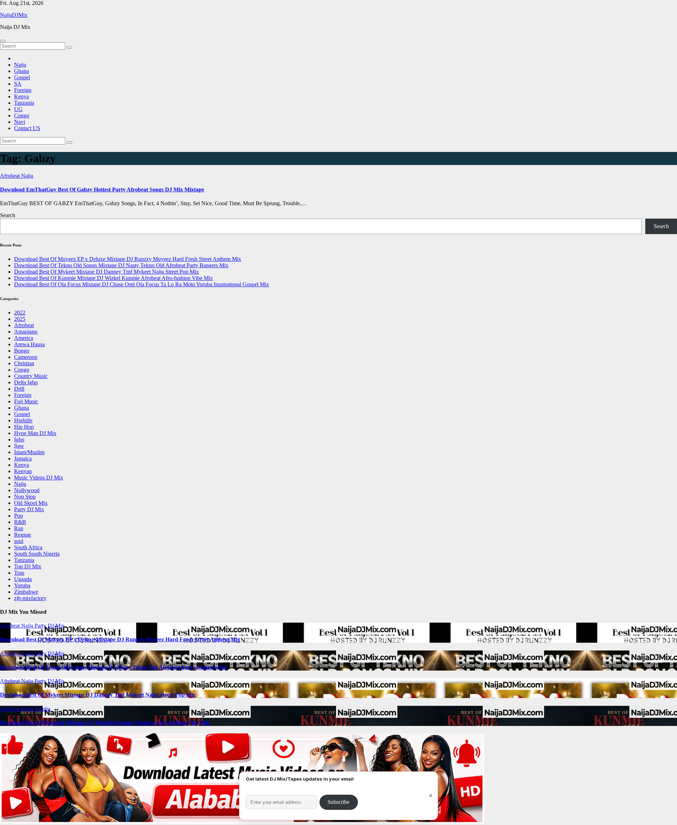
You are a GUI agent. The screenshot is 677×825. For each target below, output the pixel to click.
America (23, 338)
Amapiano (25, 332)
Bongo (21, 351)
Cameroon (25, 357)
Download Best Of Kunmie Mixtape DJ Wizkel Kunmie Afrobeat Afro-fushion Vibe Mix (113, 278)
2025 (19, 319)
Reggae (22, 535)
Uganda (23, 579)
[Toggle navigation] (3, 41)
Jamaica (23, 459)
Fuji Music (26, 401)
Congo (21, 115)
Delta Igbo (26, 382)
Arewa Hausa (29, 344)
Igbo (19, 439)
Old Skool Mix (31, 503)
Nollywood (26, 490)
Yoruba (22, 585)
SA (18, 84)
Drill (19, 389)
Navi (19, 122)
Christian (24, 363)
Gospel (22, 77)
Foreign (22, 90)
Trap (19, 573)
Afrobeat (10, 176)
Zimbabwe (26, 592)
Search (7, 215)
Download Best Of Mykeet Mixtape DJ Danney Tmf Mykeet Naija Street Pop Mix (106, 272)
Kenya (21, 96)
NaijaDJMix (14, 15)
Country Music (31, 376)
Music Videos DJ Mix (38, 478)
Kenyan (23, 471)
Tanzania (24, 103)
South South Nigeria (37, 554)
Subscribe (338, 802)
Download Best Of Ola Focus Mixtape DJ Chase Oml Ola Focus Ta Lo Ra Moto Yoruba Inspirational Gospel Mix (141, 284)
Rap (18, 528)
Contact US (27, 128)
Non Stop (25, 497)
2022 (19, 313)
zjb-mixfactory (30, 598)
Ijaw (19, 446)
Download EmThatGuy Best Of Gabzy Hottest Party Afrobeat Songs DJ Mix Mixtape (102, 189)
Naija (20, 65)
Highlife (23, 420)
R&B (20, 522)
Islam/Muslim (29, 452)
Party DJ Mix (29, 509)
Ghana (21, 71)
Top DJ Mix (27, 566)
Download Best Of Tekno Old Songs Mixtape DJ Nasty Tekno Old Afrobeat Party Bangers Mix (121, 265)
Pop (18, 516)
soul (18, 541)
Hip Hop (24, 427)
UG (18, 109)
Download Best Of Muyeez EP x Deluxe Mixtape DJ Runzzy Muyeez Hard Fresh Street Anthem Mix (127, 259)
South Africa (28, 547)
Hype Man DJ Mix (35, 433)
